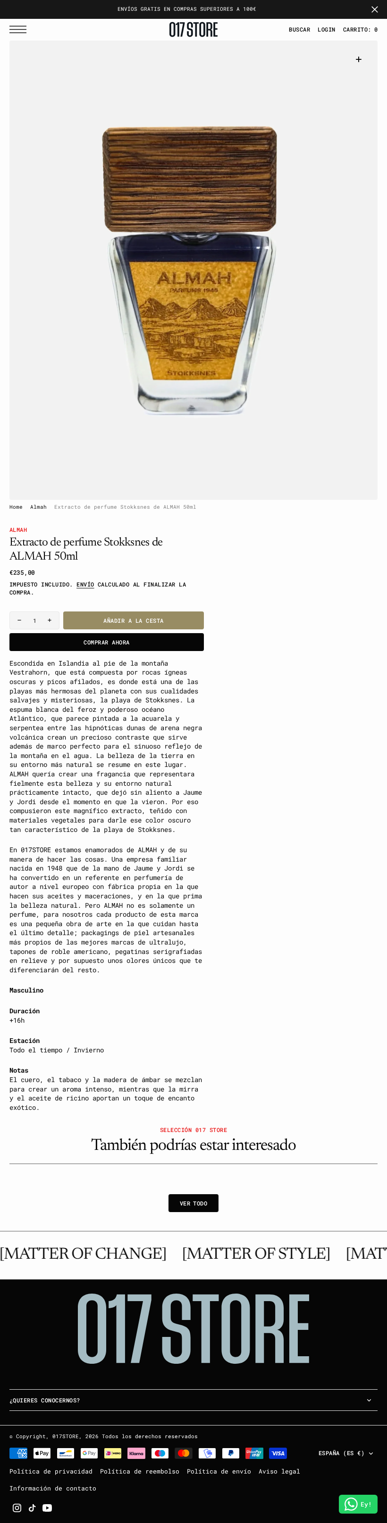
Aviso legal (279, 1471)
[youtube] (47, 1507)
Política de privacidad (51, 1471)
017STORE (65, 1436)
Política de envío (219, 1471)
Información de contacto (52, 1488)
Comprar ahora (106, 642)
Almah (38, 507)
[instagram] (17, 1507)
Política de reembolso (139, 1471)
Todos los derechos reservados (150, 1436)
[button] (20, 29)
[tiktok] (32, 1507)
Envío (85, 584)
